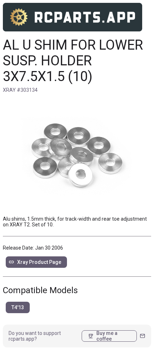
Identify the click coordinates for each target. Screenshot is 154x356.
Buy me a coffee (102, 336)
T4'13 (17, 307)
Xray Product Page (35, 262)
